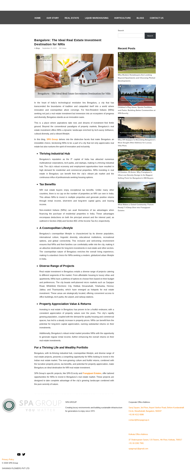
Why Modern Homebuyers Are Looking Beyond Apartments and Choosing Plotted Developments (136, 78)
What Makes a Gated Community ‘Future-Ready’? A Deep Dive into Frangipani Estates (136, 207)
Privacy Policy (8, 459)
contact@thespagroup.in (139, 420)
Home (38, 18)
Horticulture (122, 18)
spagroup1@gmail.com (138, 448)
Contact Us (157, 18)
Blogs (140, 18)
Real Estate (72, 18)
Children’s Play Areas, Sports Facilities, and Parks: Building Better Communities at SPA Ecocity (136, 110)
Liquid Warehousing (96, 18)
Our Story (53, 18)
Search (121, 30)
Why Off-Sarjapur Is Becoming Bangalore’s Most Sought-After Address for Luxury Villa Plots (136, 143)
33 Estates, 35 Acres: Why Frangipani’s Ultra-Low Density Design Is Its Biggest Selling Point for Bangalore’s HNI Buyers (135, 175)
